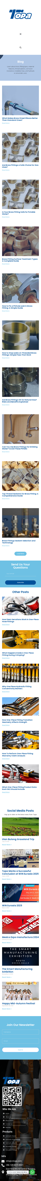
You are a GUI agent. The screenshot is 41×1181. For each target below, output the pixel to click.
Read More (5, 123)
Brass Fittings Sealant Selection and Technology (18, 541)
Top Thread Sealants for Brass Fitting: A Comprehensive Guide (20, 495)
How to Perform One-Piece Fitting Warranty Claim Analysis (17, 754)
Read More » (7, 845)
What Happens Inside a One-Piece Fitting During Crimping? (18, 654)
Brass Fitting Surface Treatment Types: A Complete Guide (20, 260)
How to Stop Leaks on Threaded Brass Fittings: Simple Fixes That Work (19, 354)
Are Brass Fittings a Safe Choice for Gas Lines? (20, 166)
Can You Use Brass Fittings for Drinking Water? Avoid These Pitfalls (20, 448)
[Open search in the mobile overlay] (20, 47)
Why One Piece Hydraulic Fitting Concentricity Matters (16, 687)
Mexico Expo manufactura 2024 (20, 937)
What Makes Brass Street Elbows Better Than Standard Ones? (20, 119)
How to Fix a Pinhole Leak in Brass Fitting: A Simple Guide (17, 307)
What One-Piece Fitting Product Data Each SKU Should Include (19, 788)
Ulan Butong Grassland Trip (18, 839)
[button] (20, 34)
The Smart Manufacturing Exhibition (17, 970)
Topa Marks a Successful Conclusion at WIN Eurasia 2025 (20, 872)
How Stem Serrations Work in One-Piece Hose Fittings (20, 620)
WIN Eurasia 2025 (12, 905)
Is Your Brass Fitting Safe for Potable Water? (18, 213)
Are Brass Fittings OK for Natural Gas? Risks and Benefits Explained (19, 401)
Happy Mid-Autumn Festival (18, 1003)
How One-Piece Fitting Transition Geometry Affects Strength (17, 721)
